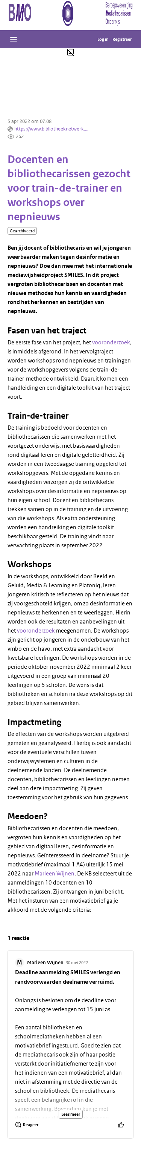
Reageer (30, 1124)
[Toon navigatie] (14, 39)
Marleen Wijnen (54, 873)
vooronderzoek (111, 342)
